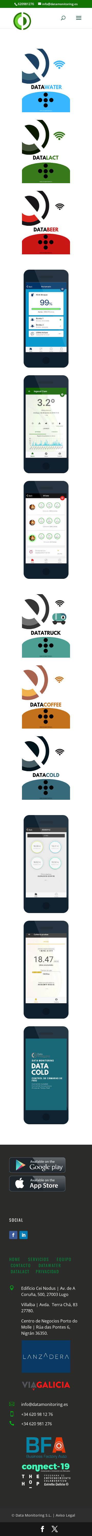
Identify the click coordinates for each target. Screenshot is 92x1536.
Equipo (64, 1259)
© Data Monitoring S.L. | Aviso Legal (43, 1515)
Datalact (21, 1271)
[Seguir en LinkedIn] (23, 1235)
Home (14, 1259)
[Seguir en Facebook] (13, 1235)
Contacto (21, 1265)
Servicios (38, 1259)
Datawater (51, 1265)
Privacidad (48, 1271)
